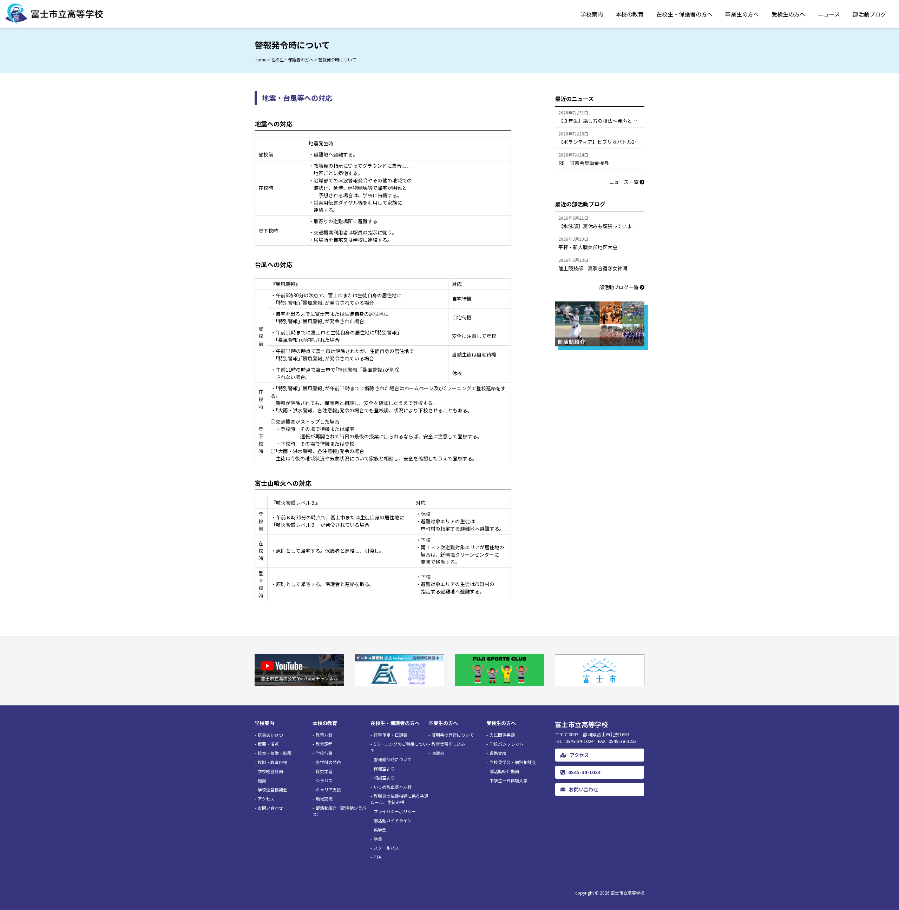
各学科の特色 (328, 762)
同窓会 (438, 753)
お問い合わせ (270, 808)
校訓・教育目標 (272, 762)
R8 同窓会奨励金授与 (583, 162)
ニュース (829, 14)
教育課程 (324, 744)
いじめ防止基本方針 (393, 787)
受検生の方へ (788, 14)
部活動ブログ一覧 (619, 287)
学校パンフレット (507, 744)
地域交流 (324, 799)
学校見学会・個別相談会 (513, 762)
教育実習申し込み (448, 744)
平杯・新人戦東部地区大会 (587, 247)
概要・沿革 (268, 744)
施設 (262, 780)
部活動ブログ (869, 14)
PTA (377, 857)
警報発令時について (393, 759)
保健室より (384, 768)
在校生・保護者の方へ (684, 14)
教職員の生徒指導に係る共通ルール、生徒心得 (399, 799)
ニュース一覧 (624, 181)
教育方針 (324, 735)
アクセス (266, 799)
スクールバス (386, 848)
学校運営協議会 (272, 789)
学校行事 (324, 753)
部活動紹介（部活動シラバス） (339, 811)
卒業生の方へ (742, 14)
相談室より (384, 778)
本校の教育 (630, 14)
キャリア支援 (328, 789)
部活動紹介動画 (504, 771)
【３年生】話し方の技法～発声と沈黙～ (601, 120)
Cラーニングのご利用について (398, 747)
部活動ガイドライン (393, 820)
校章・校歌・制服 (274, 753)
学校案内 (591, 14)
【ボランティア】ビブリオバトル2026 (600, 141)
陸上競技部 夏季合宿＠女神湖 (592, 268)
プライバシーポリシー (395, 811)
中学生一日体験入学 (508, 780)
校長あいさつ (270, 735)
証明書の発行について (453, 735)
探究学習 (324, 771)
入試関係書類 (502, 735)
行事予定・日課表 (390, 735)
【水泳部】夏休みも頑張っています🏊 (600, 226)
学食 (378, 839)
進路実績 (498, 753)
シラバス (324, 780)
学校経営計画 (270, 771)
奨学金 (380, 829)
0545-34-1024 (584, 772)
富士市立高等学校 (627, 893)
